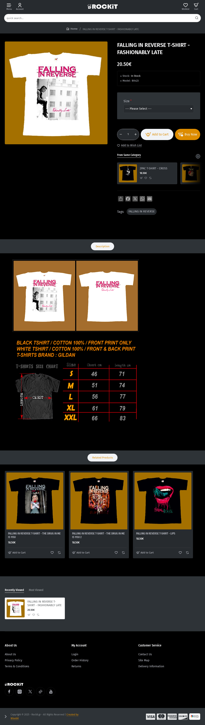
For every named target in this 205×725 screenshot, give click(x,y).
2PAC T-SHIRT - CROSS (153, 168)
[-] (120, 134)
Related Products (102, 457)
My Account (78, 645)
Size (127, 101)
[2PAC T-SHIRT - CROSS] (128, 173)
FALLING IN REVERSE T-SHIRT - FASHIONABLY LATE (44, 603)
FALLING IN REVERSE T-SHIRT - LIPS (155, 533)
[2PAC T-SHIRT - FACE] (191, 173)
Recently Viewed (14, 590)
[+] (135, 134)
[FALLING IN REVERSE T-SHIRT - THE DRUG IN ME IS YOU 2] (98, 501)
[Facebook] (9, 691)
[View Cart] (196, 6)
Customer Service (149, 645)
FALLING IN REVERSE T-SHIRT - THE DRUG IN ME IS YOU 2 (98, 535)
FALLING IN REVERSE (142, 211)
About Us (11, 645)
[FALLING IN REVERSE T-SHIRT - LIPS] (163, 501)
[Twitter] (30, 691)
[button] (157, 134)
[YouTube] (50, 691)
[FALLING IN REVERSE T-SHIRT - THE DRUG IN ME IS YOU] (34, 501)
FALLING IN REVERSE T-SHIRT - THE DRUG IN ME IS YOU (34, 535)
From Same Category (129, 155)
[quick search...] (197, 18)
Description (103, 246)
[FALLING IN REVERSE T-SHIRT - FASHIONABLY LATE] (16, 608)
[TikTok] (40, 691)
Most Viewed (36, 590)
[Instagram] (19, 691)
